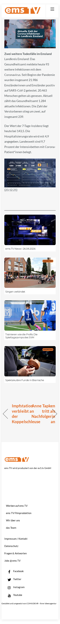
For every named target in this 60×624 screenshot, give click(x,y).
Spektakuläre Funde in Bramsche (24, 380)
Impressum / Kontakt (16, 538)
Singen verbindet (15, 291)
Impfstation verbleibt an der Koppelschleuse (26, 413)
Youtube (17, 594)
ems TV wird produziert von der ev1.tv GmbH (27, 468)
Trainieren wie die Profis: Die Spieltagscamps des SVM (21, 336)
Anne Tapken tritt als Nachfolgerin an (43, 413)
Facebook (18, 571)
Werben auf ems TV (17, 505)
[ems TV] (22, 12)
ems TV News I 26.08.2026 (20, 248)
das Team (11, 527)
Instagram (18, 587)
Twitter (17, 579)
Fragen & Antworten (15, 553)
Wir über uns (13, 520)
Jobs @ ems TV (12, 560)
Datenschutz (11, 545)
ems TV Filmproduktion (18, 513)
